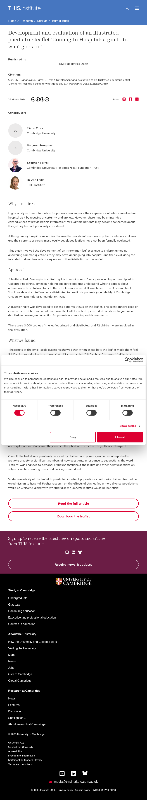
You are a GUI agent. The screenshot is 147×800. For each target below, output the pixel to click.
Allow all (120, 437)
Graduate (14, 604)
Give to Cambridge (20, 674)
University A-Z (16, 742)
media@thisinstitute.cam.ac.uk (76, 781)
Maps (11, 654)
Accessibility (15, 751)
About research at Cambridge (27, 724)
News (12, 661)
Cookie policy (82, 789)
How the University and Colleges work (32, 641)
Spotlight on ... (17, 717)
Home (12, 20)
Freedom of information (21, 755)
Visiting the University (22, 648)
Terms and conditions (20, 764)
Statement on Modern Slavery (25, 759)
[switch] (55, 413)
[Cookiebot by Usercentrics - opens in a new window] (127, 360)
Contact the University (20, 747)
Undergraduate (17, 598)
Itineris (111, 789)
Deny (73, 437)
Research (26, 20)
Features (14, 704)
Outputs (42, 20)
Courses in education (21, 624)
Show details (128, 425)
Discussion (15, 711)
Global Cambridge (20, 680)
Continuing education (21, 611)
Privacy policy (65, 789)
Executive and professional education (32, 617)
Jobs (11, 667)
